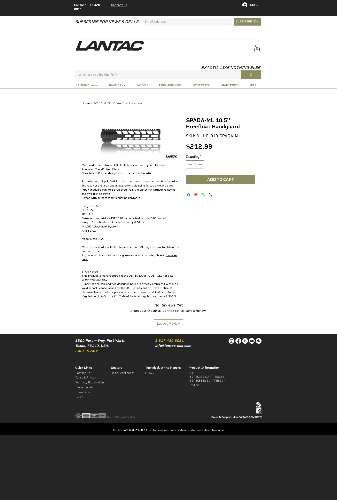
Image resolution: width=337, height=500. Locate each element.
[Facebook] (238, 341)
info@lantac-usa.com (173, 346)
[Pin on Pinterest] (196, 195)
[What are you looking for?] (251, 74)
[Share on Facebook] (188, 195)
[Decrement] (190, 165)
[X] (245, 341)
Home (86, 103)
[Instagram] (231, 341)
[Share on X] (210, 195)
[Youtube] (252, 341)
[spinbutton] (195, 165)
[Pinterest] (259, 341)
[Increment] (200, 165)
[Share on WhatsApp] (203, 195)
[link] (257, 47)
